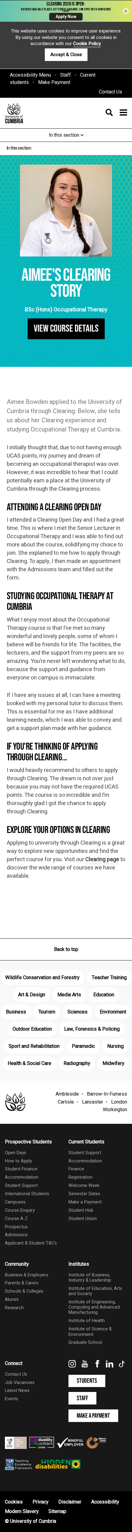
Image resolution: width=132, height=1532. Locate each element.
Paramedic (83, 1046)
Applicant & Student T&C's (31, 1243)
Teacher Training (109, 977)
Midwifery (113, 1063)
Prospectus (16, 1227)
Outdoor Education (32, 1029)
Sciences (77, 1012)
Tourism (46, 1012)
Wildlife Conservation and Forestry (42, 977)
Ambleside (67, 1094)
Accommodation (21, 1177)
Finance (76, 1169)
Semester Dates (84, 1194)
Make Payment (54, 82)
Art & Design (31, 994)
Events (11, 1399)
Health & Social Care (29, 1063)
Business (16, 1012)
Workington (115, 1109)
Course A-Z (16, 1218)
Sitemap (57, 1511)
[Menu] (114, 113)
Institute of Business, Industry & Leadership (89, 1277)
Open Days (15, 1153)
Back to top (66, 949)
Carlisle (66, 1102)
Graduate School (85, 1342)
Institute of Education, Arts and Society (95, 1291)
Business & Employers (26, 1275)
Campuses (15, 1202)
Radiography (77, 1063)
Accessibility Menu (30, 75)
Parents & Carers (21, 1283)
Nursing (115, 1046)
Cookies (14, 1502)
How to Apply (18, 1161)
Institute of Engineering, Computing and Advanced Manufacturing (94, 1307)
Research (14, 1308)
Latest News (17, 1390)
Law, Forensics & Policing (92, 1029)
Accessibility (105, 1502)
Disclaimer (69, 1502)
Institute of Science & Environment (90, 1331)
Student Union (82, 1218)
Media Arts (69, 994)
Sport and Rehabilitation (34, 1046)
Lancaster (92, 1102)
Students (87, 1381)
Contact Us (110, 92)
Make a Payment (85, 1202)
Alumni (11, 1299)
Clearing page (102, 859)
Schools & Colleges (24, 1291)
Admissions (16, 1235)
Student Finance (21, 1169)
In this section (64, 135)
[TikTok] (122, 1366)
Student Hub (80, 1210)
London (119, 1102)
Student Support (21, 1185)
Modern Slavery (22, 1511)
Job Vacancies (19, 1382)
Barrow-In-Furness (107, 1094)
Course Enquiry (20, 1210)
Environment (113, 1012)
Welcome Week (83, 1185)
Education (103, 994)
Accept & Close (66, 54)
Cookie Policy (87, 43)
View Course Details (66, 329)
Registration (80, 1177)
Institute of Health (86, 1320)
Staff (65, 75)
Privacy (41, 1502)
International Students (27, 1194)
